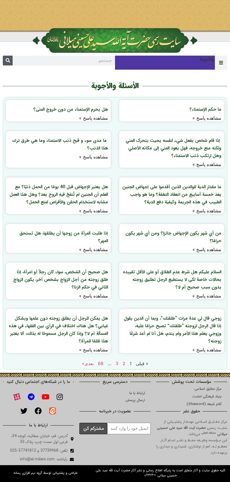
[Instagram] (60, 397)
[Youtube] (45, 397)
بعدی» (88, 363)
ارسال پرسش (135, 400)
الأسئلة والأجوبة (115, 86)
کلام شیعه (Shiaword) (204, 404)
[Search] (8, 60)
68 (101, 363)
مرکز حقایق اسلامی (208, 389)
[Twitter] (24, 411)
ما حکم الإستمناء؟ (205, 109)
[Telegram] (31, 397)
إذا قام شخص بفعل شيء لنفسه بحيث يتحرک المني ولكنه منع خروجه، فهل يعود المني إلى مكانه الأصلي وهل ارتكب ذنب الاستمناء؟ (173, 148)
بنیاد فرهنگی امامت (207, 396)
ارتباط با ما (137, 393)
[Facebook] (38, 411)
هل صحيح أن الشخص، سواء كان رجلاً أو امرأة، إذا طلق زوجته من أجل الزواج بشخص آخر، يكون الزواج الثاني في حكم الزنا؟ (60, 280)
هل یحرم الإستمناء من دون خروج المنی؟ (70, 109)
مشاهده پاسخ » (206, 118)
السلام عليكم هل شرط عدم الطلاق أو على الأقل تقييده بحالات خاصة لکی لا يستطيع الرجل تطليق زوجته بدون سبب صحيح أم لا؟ (172, 280)
